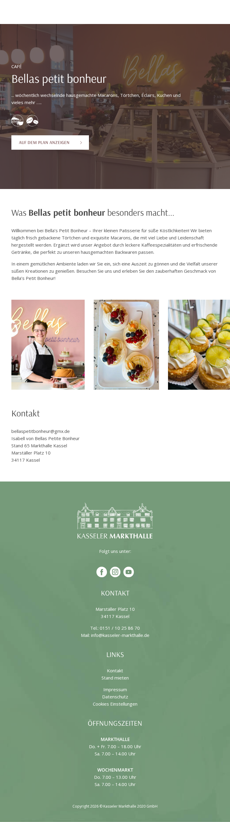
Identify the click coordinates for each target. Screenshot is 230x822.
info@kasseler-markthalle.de (120, 635)
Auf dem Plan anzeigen (44, 142)
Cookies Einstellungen (115, 704)
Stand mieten (115, 678)
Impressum (115, 689)
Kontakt (115, 671)
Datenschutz (115, 697)
